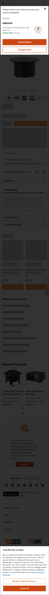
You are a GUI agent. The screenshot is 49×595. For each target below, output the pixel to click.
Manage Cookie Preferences (24, 581)
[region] (24, 570)
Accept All (24, 588)
